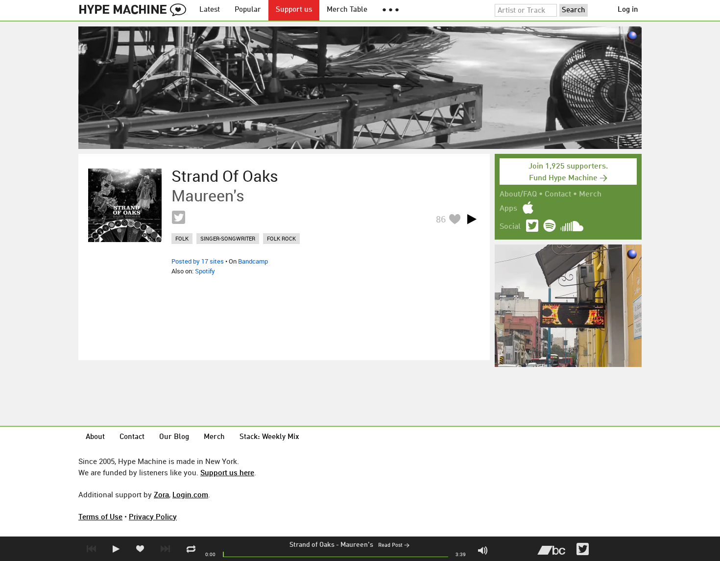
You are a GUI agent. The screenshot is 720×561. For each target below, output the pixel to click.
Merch (590, 194)
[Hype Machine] (135, 10)
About (95, 437)
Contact (558, 194)
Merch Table (347, 10)
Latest (209, 10)
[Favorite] (454, 218)
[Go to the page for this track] (125, 205)
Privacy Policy (153, 516)
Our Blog (174, 437)
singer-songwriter (227, 238)
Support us (294, 10)
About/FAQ (518, 194)
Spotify (205, 271)
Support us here (227, 472)
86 (441, 219)
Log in (628, 10)
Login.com (190, 494)
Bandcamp (253, 261)
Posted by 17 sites (197, 261)
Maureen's (356, 544)
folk (182, 238)
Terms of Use (100, 516)
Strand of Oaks (312, 544)
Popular (248, 10)
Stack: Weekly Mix (269, 437)
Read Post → (393, 545)
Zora (161, 494)
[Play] (471, 219)
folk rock (281, 238)
